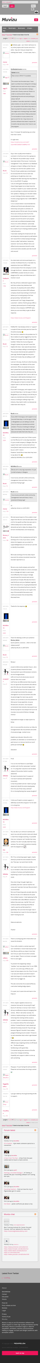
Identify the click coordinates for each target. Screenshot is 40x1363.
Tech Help (9, 34)
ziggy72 (5, 88)
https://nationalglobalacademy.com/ (15, 1231)
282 (7, 852)
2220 (4, 440)
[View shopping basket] (36, 12)
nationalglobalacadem (19, 1225)
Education (5, 1297)
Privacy (4, 1314)
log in (20, 38)
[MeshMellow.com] (19, 1343)
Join (12, 6)
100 (7, 540)
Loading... (7, 1278)
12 (7, 173)
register (26, 38)
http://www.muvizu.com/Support (20, 808)
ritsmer (5, 62)
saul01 (15, 1170)
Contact (4, 1294)
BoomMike (16, 1141)
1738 (4, 286)
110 (7, 64)
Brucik (5, 171)
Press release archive (9, 1305)
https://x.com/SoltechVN (12, 1252)
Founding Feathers (10, 1189)
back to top (20, 1353)
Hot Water (7, 1204)
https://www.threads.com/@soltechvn (16, 1249)
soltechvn (16, 1244)
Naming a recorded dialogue (13, 1173)
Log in (5, 6)
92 (7, 1116)
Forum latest (9, 1130)
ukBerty (5, 958)
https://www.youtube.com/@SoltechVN (16, 1254)
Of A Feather (8, 1143)
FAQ (4, 31)
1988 (4, 93)
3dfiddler (5, 776)
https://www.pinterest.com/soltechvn (16, 1247)
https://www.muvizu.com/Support (21, 318)
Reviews (4, 1308)
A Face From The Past (11, 1158)
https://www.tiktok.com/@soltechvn (15, 1251)
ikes (4, 850)
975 (7, 960)
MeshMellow (6, 1292)
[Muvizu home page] (9, 19)
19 (7, 1089)
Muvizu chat (9, 1214)
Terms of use (6, 1317)
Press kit (4, 1303)
